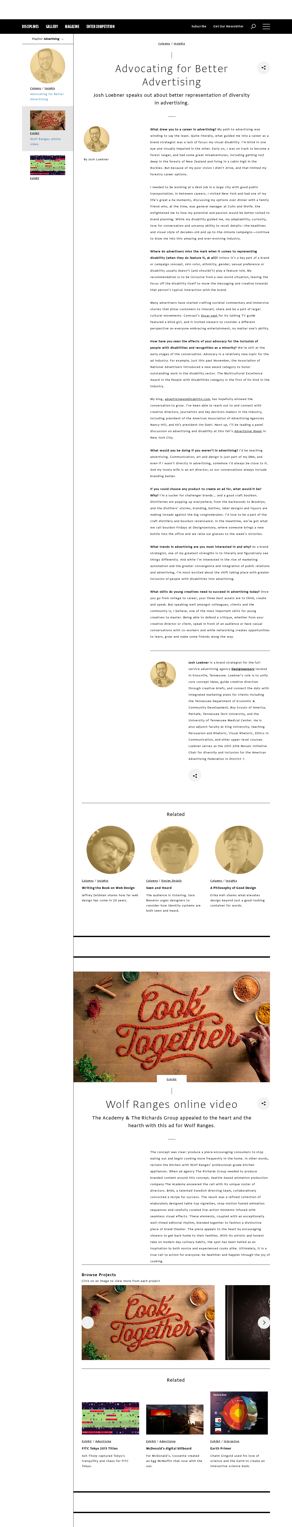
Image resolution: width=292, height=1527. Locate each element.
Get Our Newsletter (228, 26)
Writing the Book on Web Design (108, 888)
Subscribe (199, 26)
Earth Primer (221, 1449)
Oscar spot (209, 316)
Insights (179, 43)
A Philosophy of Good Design (233, 888)
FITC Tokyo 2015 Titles (100, 1449)
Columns (164, 43)
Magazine (72, 26)
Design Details (171, 881)
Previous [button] (87, 1322)
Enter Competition (101, 26)
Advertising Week (248, 431)
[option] (148, 1322)
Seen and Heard (159, 888)
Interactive (231, 1441)
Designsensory (243, 669)
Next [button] (264, 1322)
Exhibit (172, 1079)
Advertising (103, 1441)
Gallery (52, 26)
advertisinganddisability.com (187, 399)
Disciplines (30, 26)
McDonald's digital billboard (169, 1449)
